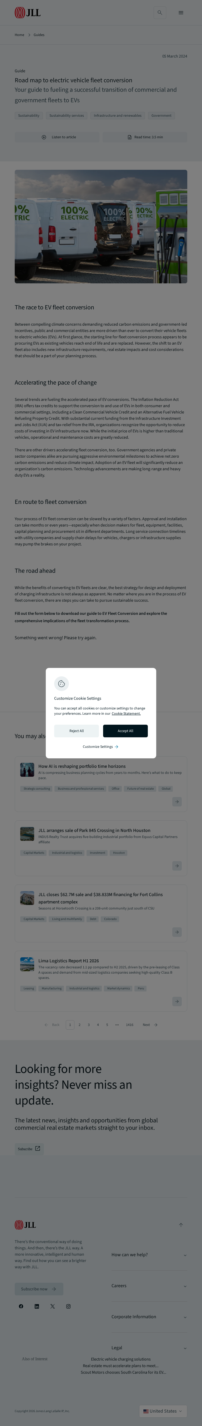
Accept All (125, 731)
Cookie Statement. (126, 713)
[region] (101, 713)
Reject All (76, 731)
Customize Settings (101, 747)
